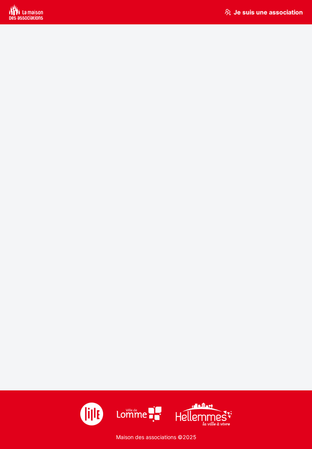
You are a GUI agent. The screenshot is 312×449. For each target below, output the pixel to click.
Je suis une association (268, 12)
